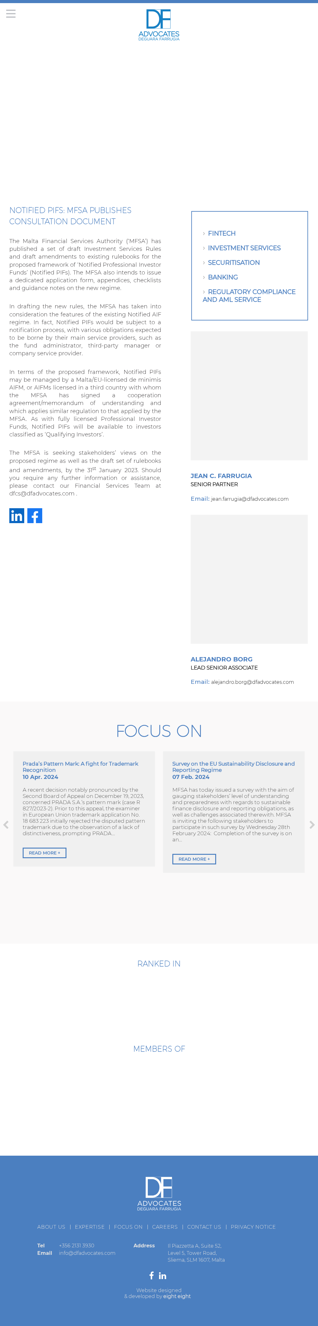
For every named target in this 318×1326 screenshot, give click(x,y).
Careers (165, 1227)
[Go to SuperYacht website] (198, 1083)
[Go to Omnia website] (82, 1124)
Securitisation (234, 262)
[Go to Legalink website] (159, 1124)
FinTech (222, 233)
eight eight (177, 1296)
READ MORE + (44, 853)
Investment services (244, 248)
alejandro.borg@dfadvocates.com (252, 682)
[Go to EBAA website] (43, 1083)
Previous (5, 825)
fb (34, 515)
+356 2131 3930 (76, 1246)
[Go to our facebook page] (153, 1277)
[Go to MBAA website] (275, 1083)
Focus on (128, 1227)
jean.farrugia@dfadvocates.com (250, 499)
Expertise (90, 1227)
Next (312, 825)
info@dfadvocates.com (87, 1253)
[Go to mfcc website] (121, 1083)
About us (51, 1227)
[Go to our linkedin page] (164, 1277)
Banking (223, 277)
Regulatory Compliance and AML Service (249, 295)
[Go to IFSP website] (236, 1124)
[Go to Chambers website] (128, 997)
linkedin (16, 515)
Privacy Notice (253, 1227)
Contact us (204, 1227)
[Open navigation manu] (12, 15)
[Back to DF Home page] (159, 38)
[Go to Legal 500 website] (190, 997)
